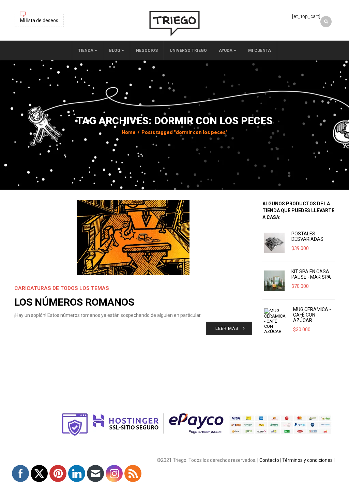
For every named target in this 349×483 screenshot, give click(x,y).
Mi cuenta (259, 50)
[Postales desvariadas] (274, 243)
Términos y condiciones (307, 460)
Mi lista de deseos (39, 20)
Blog (114, 50)
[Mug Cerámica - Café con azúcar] (275, 321)
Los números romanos (74, 302)
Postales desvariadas (307, 236)
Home (129, 132)
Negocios (147, 50)
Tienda (85, 50)
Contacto (269, 460)
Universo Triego (188, 50)
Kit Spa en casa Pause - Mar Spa (311, 274)
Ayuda (225, 50)
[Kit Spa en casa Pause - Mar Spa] (274, 281)
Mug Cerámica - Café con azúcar (312, 315)
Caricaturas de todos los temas (61, 288)
